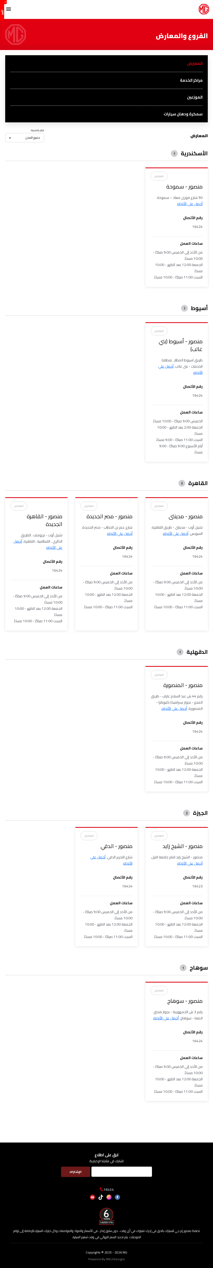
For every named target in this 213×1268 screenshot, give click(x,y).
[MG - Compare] (2, 10)
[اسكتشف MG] (204, 13)
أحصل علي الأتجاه (190, 203)
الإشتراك (75, 1172)
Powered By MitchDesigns (106, 1259)
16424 (108, 1189)
